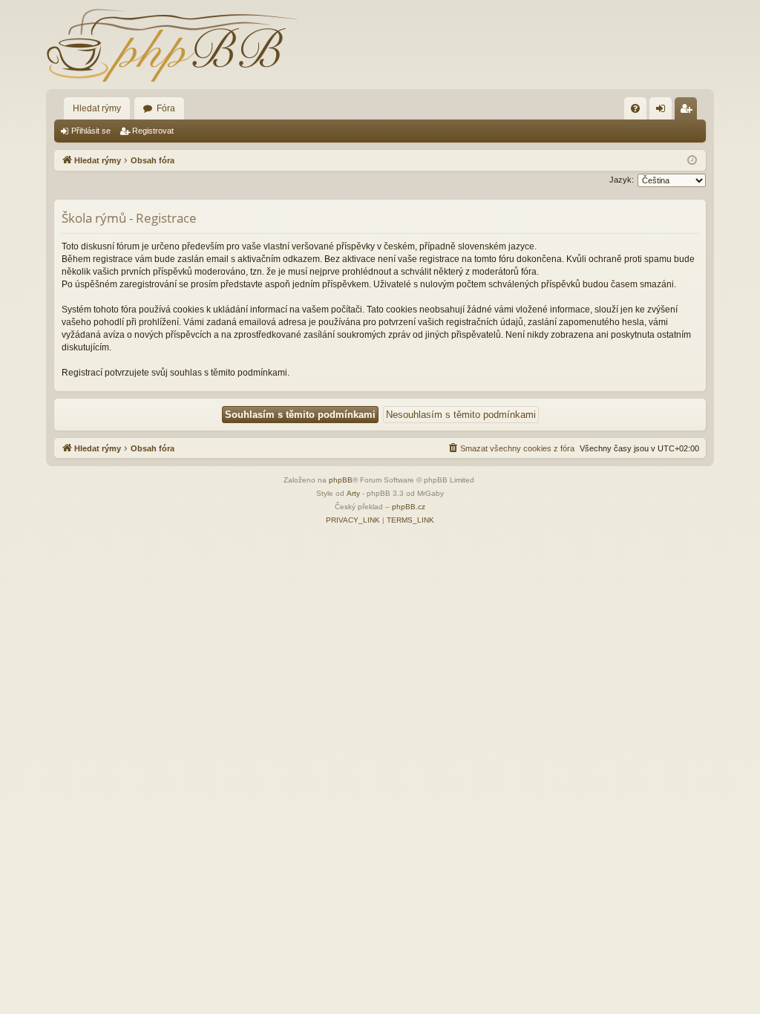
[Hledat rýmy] (172, 44)
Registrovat (153, 130)
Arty (353, 493)
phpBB (341, 480)
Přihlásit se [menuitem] (663, 111)
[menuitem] (635, 108)
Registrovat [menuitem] (689, 111)
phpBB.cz (408, 507)
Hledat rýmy (97, 108)
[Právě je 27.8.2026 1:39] (692, 160)
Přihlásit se (91, 130)
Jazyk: (621, 179)
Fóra (166, 108)
